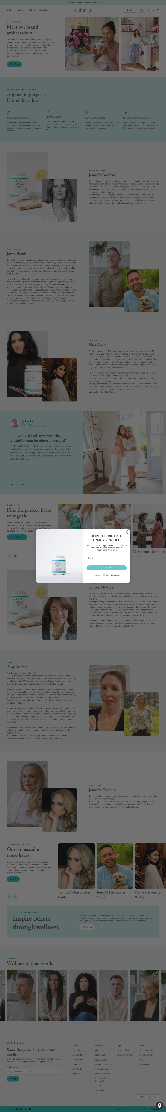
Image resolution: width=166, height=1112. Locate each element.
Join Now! (106, 568)
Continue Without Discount (107, 575)
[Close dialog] (127, 532)
